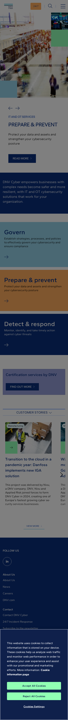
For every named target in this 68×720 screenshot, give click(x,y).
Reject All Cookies (34, 696)
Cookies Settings (34, 706)
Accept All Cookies (34, 685)
